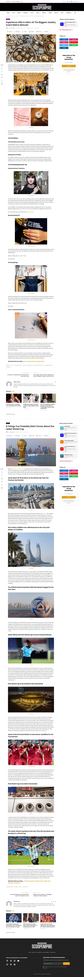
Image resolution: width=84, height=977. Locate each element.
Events (19, 12)
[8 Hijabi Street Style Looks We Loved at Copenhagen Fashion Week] (31, 398)
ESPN (32, 664)
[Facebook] (2, 68)
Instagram (32, 127)
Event (12, 365)
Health (50, 12)
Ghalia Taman (16, 381)
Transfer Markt (31, 766)
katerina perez (30, 365)
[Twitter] (2, 71)
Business (26, 12)
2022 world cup (10, 886)
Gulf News (31, 568)
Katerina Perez (31, 195)
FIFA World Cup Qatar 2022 (18, 469)
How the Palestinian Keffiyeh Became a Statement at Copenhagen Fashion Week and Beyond (47, 406)
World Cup (25, 886)
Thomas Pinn (16, 901)
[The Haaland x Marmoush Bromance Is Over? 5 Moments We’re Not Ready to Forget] (14, 917)
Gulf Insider (32, 96)
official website (30, 211)
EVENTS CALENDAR (16, 1)
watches (8, 367)
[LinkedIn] (2, 74)
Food (32, 12)
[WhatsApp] (2, 80)
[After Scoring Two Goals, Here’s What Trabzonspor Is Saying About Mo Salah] (31, 917)
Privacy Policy (71, 70)
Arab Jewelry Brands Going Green (34, 361)
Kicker (32, 813)
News (8, 12)
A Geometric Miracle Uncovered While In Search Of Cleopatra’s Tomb (19, 895)
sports (20, 886)
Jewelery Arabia (18, 365)
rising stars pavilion (48, 365)
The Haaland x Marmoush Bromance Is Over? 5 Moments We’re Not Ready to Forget (13, 925)
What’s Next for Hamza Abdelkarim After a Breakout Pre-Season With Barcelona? (47, 925)
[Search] (75, 12)
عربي (22, 1)
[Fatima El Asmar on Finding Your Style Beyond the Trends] (14, 398)
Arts (13, 12)
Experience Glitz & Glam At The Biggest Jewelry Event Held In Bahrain (42, 895)
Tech (62, 12)
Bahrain (8, 365)
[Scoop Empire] (42, 7)
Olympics (31, 713)
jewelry (24, 365)
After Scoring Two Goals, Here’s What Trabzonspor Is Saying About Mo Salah (30, 925)
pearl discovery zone (38, 365)
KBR (31, 510)
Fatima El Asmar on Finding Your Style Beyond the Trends (13, 405)
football (16, 886)
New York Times (31, 866)
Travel (37, 12)
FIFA (31, 619)
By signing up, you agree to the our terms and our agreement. (69, 70)
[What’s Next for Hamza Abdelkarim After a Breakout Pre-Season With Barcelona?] (48, 917)
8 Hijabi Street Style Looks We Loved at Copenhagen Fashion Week (31, 406)
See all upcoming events (66, 29)
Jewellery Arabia (32, 245)
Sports (56, 12)
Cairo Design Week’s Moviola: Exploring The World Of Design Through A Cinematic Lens (43, 375)
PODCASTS (8, 1)
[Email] (2, 84)
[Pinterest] (2, 77)
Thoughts (68, 12)
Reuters (44, 513)
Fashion (44, 12)
